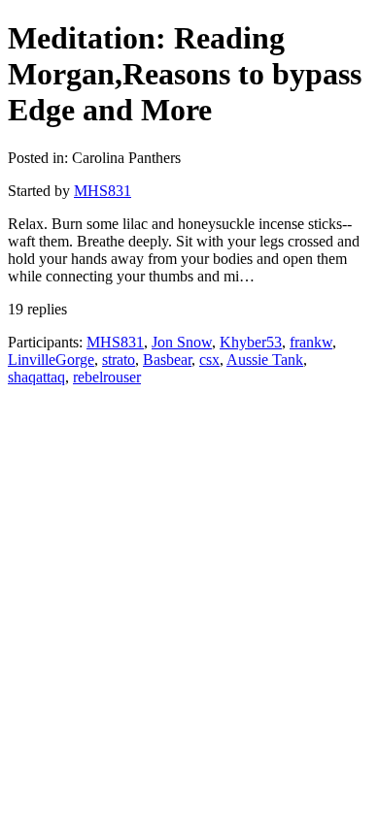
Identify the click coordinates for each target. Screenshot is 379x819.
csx (209, 359)
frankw (311, 342)
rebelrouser (107, 377)
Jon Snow (182, 342)
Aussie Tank (264, 359)
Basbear (167, 359)
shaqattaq (36, 377)
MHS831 (102, 190)
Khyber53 (251, 342)
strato (118, 359)
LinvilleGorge (51, 359)
